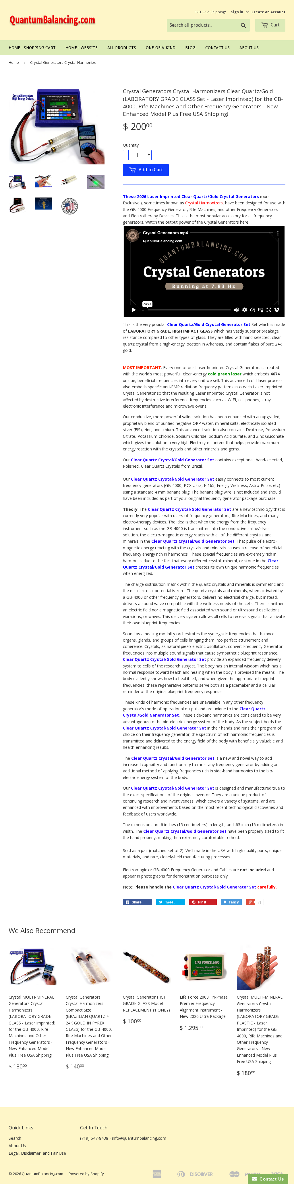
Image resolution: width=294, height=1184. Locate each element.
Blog (190, 47)
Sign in (237, 11)
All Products (121, 47)
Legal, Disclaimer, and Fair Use (37, 1153)
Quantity (131, 145)
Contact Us (217, 47)
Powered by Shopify (86, 1173)
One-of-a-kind (160, 47)
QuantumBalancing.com (42, 1173)
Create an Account (268, 11)
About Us (249, 47)
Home (14, 62)
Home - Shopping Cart (32, 47)
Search (15, 1138)
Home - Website (81, 47)
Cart (275, 25)
